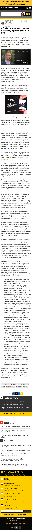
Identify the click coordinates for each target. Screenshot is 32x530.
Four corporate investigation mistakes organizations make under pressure (12, 459)
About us (19, 523)
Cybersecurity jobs (10, 499)
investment (19, 386)
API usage (7, 159)
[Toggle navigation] (30, 8)
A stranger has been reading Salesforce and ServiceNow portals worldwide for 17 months (14, 465)
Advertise (24, 523)
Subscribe (27, 511)
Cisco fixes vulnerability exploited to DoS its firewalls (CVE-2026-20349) (14, 454)
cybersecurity (21, 384)
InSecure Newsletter (10, 488)
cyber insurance (13, 384)
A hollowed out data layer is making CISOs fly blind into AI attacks (16, 401)
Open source (8, 505)
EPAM (3, 386)
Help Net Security (22, 520)
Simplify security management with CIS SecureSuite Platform (13, 431)
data (28, 384)
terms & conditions (23, 514)
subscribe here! (20, 4)
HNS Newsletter (9, 484)
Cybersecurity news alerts (12, 493)
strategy (25, 386)
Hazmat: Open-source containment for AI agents (12, 404)
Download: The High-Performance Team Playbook (14, 414)
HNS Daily (7, 479)
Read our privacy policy (11, 523)
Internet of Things (10, 386)
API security (4, 384)
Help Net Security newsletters (11, 1)
